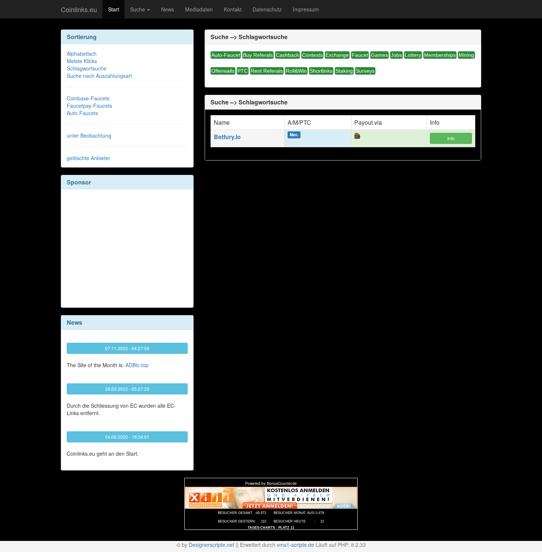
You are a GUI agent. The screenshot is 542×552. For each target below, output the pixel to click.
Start (113, 9)
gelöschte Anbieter (88, 158)
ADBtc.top (137, 365)
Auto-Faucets (82, 113)
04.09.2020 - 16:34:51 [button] (127, 437)
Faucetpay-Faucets (89, 105)
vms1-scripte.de (295, 544)
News (167, 9)
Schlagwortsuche (87, 68)
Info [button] (451, 138)
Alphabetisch (82, 53)
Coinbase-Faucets (88, 98)
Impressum (306, 9)
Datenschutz (267, 9)
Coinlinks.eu (79, 9)
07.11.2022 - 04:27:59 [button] (127, 348)
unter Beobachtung (89, 135)
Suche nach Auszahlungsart (99, 75)
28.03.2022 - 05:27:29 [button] (127, 389)
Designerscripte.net (211, 544)
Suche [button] (138, 9)
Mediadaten (199, 9)
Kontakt (233, 9)
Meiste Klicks (82, 61)
